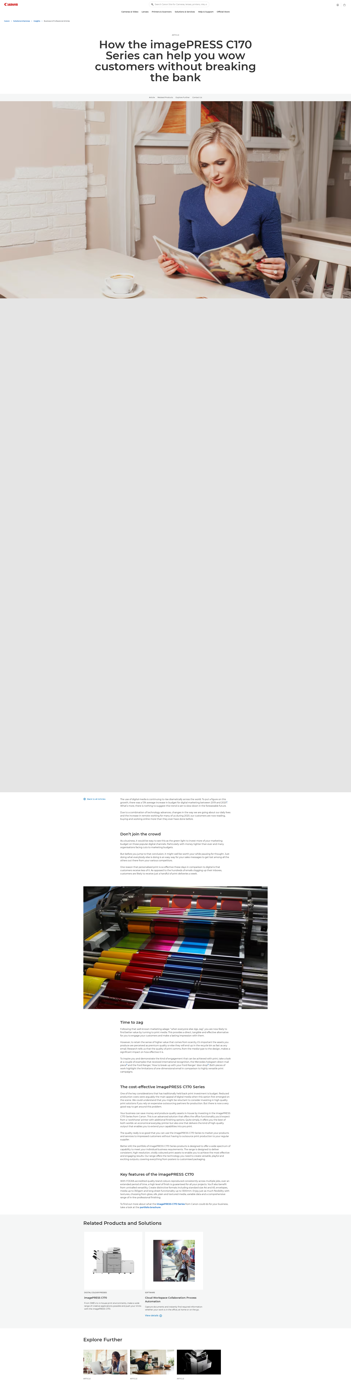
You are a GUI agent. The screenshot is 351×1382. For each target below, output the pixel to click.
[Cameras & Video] (139, 11)
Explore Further (183, 97)
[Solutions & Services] (196, 11)
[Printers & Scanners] (173, 11)
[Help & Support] (214, 11)
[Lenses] (149, 11)
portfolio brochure (150, 1207)
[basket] (344, 5)
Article (175, 35)
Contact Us (197, 97)
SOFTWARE (150, 1292)
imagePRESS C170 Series (171, 1204)
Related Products (165, 97)
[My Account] (338, 5)
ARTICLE (87, 1379)
